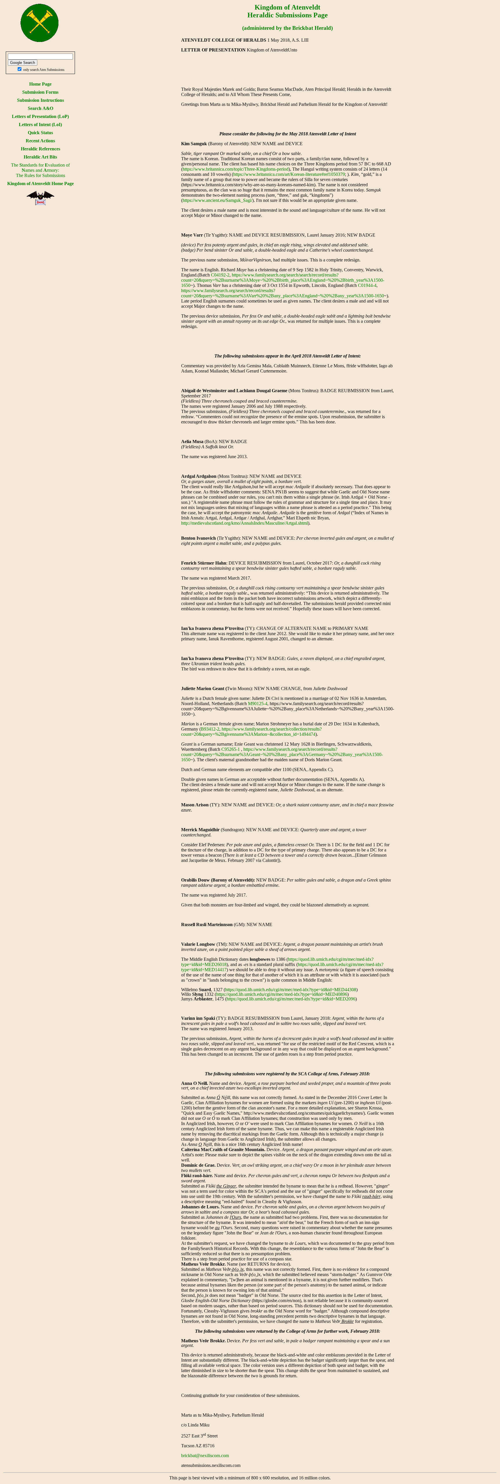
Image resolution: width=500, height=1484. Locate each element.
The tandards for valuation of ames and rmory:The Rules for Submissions (40, 170)
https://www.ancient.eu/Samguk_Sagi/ (217, 200)
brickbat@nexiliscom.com (205, 1455)
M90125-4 (257, 703)
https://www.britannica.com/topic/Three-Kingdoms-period (235, 169)
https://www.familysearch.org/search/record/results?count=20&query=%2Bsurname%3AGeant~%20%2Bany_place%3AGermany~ (259, 752)
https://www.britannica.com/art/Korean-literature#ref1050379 (289, 174)
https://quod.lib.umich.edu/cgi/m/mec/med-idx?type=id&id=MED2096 (291, 998)
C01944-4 (367, 285)
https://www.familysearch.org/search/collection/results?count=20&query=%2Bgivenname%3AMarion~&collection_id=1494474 (251, 732)
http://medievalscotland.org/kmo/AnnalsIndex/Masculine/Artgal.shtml (244, 523)
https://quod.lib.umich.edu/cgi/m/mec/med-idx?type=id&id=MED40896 (281, 994)
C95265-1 (230, 749)
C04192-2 (220, 274)
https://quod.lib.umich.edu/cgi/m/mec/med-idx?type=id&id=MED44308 (290, 989)
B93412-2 (210, 729)
